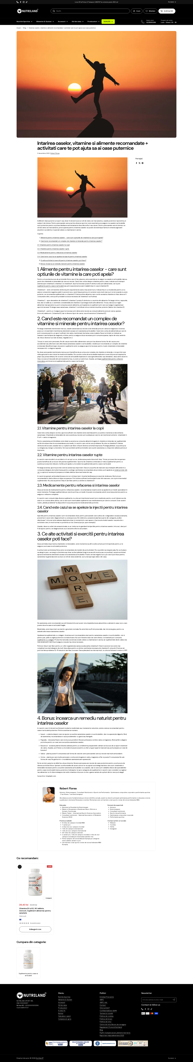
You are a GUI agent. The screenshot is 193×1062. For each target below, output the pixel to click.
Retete (60, 1013)
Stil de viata (62, 1005)
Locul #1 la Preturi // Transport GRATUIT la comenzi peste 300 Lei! (96, 2)
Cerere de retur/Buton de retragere (113, 1024)
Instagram (113, 829)
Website (112, 823)
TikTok (112, 827)
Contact (103, 1005)
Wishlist (152, 11)
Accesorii (61, 1002)
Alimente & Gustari (65, 1000)
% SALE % (61, 1011)
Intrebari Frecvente (107, 997)
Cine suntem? (105, 1008)
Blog (24, 28)
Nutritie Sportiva (64, 997)
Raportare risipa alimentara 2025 (112, 1035)
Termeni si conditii (106, 1013)
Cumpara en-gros (64, 1019)
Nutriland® (39, 1058)
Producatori (62, 1008)
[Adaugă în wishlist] (20, 867)
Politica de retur (105, 1022)
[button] (166, 11)
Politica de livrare (106, 1019)
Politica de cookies (106, 1016)
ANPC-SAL (103, 1002)
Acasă (19, 28)
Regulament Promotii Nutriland (111, 1027)
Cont (138, 11)
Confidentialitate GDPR (108, 1011)
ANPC (102, 1000)
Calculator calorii (64, 1016)
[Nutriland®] (27, 11)
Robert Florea (54, 153)
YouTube (113, 825)
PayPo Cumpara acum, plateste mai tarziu (115, 1033)
